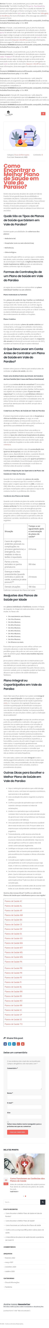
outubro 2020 (10, 1271)
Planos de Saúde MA (14, 943)
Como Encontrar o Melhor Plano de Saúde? (20, 1221)
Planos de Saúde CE (13, 924)
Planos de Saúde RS (13, 996)
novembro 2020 (10, 1267)
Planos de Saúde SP (13, 1014)
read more (14, 1191)
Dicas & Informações (21, 155)
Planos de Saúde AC (13, 901)
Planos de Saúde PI (13, 982)
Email (22, 1044)
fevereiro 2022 (10, 1258)
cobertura (7, 444)
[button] (23, 1196)
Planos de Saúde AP (13, 910)
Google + (18, 1044)
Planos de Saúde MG (14, 957)
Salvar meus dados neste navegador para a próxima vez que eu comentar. (24, 1125)
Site (8, 1113)
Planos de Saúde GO (13, 938)
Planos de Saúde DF (13, 929)
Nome (10, 1093)
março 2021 (9, 1262)
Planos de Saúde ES (13, 933)
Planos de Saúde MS (14, 952)
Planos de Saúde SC (13, 1010)
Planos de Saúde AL (13, 906)
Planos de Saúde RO (13, 1000)
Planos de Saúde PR (13, 973)
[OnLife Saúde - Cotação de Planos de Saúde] (8, 113)
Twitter (9, 1044)
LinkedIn (14, 1044)
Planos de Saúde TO (13, 1024)
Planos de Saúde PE (13, 977)
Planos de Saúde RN (13, 991)
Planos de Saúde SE (13, 1019)
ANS (5, 703)
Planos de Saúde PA (13, 961)
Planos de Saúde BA (13, 919)
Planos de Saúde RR (13, 1005)
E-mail (10, 1103)
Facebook (5, 1044)
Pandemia (8, 1287)
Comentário (12, 1068)
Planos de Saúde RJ (13, 987)
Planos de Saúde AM (14, 915)
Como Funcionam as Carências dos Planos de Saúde (27, 1179)
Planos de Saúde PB (13, 968)
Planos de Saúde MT (14, 947)
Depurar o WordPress (20, 40)
